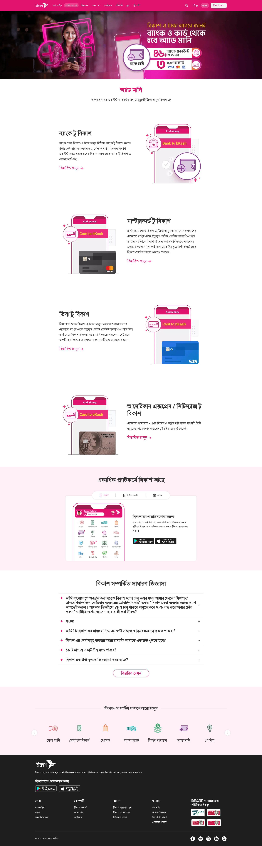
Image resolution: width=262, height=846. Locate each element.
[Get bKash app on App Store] (165, 541)
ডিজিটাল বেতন (120, 817)
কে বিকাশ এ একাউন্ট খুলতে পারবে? (91, 650)
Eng (195, 5)
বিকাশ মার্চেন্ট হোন (121, 812)
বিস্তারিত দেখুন (131, 673)
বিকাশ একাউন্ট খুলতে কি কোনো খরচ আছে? (97, 660)
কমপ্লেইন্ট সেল (41, 817)
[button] (71, 5)
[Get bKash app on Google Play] (143, 541)
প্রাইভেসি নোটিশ (159, 822)
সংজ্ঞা (70, 621)
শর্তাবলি (156, 807)
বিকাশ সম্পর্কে (80, 807)
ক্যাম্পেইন (39, 807)
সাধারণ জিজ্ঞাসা (159, 812)
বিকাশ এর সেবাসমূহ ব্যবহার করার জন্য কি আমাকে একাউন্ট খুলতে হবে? (116, 640)
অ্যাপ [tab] (106, 495)
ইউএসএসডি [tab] (132, 495)
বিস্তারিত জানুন (69, 168)
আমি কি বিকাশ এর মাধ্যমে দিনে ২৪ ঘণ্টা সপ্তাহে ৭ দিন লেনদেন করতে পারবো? (120, 631)
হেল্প (37, 812)
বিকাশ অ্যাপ (218, 5)
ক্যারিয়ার (78, 817)
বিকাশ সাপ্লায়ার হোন (122, 807)
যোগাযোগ (78, 812)
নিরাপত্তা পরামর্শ (159, 817)
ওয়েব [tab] (160, 495)
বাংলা (204, 5)
